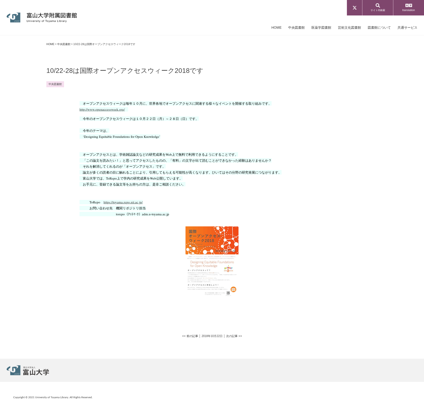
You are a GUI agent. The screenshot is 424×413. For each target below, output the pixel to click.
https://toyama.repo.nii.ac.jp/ (123, 202)
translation (408, 10)
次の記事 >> (234, 336)
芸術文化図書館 (349, 27)
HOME (276, 27)
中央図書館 (296, 27)
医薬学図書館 (321, 27)
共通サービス (407, 27)
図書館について (379, 27)
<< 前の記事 (190, 336)
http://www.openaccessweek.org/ (102, 109)
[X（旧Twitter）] (354, 7)
